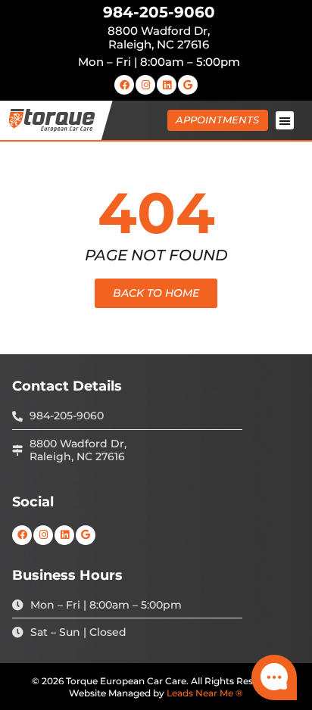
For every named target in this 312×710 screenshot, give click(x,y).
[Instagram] (145, 85)
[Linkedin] (166, 85)
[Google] (188, 85)
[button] (285, 120)
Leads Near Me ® (205, 693)
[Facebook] (124, 85)
